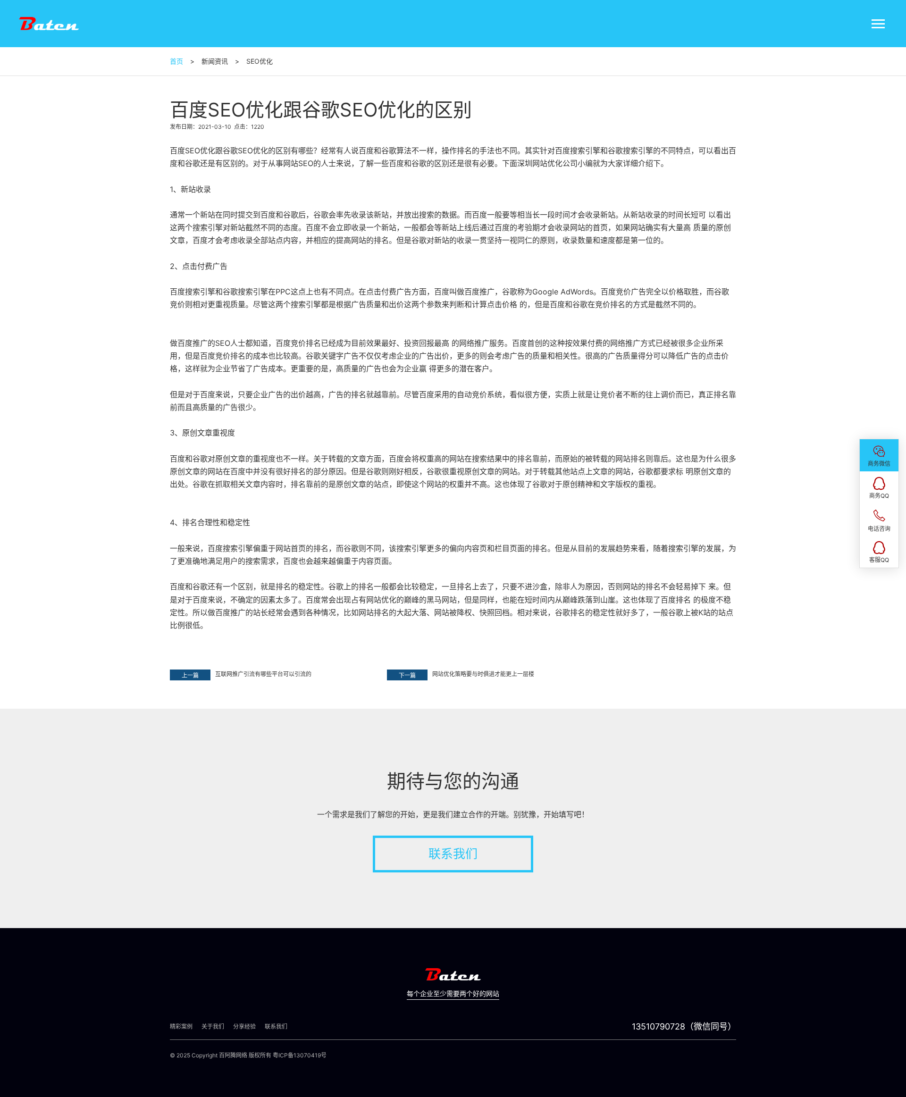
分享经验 (244, 1026)
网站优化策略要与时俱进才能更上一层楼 (483, 674)
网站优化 (547, 163)
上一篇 (190, 675)
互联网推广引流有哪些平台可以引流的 (263, 674)
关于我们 (212, 1026)
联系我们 (453, 853)
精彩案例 (181, 1026)
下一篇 (407, 675)
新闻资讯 (214, 61)
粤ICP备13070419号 (300, 1055)
